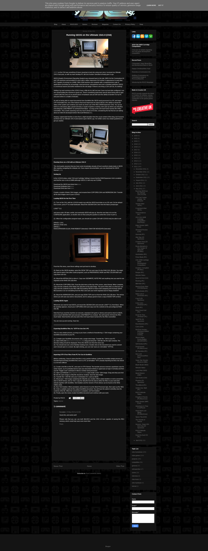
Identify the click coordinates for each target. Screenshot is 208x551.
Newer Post (58, 466)
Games (84, 24)
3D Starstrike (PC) (141, 351)
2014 (136, 158)
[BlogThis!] (76, 398)
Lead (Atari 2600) (141, 370)
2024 (136, 136)
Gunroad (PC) (140, 234)
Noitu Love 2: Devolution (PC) (142, 294)
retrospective (136, 469)
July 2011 (139, 183)
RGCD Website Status (141, 393)
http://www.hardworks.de (75, 341)
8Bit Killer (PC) (140, 284)
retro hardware (137, 483)
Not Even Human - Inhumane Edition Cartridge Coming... (142, 332)
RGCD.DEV (74, 24)
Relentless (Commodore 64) (141, 72)
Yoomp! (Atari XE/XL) (140, 204)
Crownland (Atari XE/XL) (141, 209)
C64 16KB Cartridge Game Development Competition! (142, 262)
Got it (160, 5)
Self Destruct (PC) (141, 344)
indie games (136, 455)
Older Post (120, 466)
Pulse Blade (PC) (141, 257)
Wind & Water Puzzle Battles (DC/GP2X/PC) (141, 339)
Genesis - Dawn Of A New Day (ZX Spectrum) (142, 426)
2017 (136, 150)
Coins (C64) (139, 327)
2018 (136, 147)
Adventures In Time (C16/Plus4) (142, 407)
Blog (55, 24)
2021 (136, 138)
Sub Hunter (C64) (141, 378)
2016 (136, 152)
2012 (136, 164)
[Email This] (74, 398)
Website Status (140, 275)
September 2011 (141, 177)
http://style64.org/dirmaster (78, 373)
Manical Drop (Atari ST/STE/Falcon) (142, 287)
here (60, 170)
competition (136, 462)
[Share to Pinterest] (83, 398)
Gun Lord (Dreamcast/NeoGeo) (142, 355)
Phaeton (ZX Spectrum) (140, 381)
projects (134, 459)
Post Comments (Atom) (93, 473)
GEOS (56, 72)
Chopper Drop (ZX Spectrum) (142, 242)
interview (135, 476)
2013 (136, 161)
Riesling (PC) (140, 281)
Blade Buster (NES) (142, 365)
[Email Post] (69, 398)
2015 (136, 155)
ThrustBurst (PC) (141, 385)
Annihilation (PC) (141, 254)
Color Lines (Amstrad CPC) (141, 304)
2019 (136, 144)
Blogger (107, 546)
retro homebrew (137, 452)
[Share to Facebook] (81, 398)
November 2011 (141, 172)
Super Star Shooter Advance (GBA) (142, 361)
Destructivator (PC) (142, 291)
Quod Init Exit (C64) (142, 278)
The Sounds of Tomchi (140, 420)
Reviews (95, 24)
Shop (141, 24)
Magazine (105, 24)
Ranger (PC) (140, 272)
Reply (61, 424)
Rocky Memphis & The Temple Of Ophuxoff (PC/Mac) (141, 248)
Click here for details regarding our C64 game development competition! (142, 51)
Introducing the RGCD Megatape (142, 82)
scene (134, 472)
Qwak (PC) (139, 307)
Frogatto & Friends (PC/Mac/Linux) (142, 398)
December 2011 (141, 169)
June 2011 (139, 186)
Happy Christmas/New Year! (141, 68)
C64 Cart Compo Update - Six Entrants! (141, 199)
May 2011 (139, 189)
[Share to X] (78, 398)
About (64, 24)
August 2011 (140, 180)
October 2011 (140, 174)
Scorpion (62, 412)
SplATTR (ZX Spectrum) (140, 320)
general (134, 466)
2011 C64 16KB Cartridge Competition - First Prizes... (141, 219)
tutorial (61, 401)
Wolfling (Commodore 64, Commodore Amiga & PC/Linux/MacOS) (140, 77)
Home (89, 466)
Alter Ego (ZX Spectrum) (140, 238)
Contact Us (117, 24)
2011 (136, 166)
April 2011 (139, 440)
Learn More (151, 5)
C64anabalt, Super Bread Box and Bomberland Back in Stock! (142, 64)
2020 (136, 141)
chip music (135, 479)
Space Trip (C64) (141, 417)
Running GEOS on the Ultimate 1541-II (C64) (142, 192)
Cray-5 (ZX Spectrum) (140, 299)
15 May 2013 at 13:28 (73, 412)
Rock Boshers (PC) (142, 324)
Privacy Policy (130, 24)
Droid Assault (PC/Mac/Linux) (141, 347)
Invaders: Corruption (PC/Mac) (142, 268)
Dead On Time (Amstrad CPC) (141, 315)
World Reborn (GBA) (140, 374)
